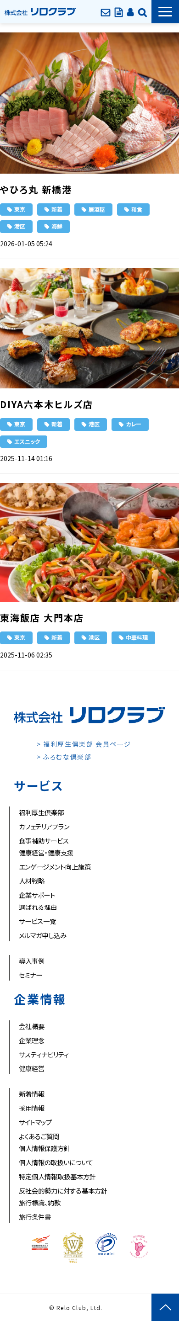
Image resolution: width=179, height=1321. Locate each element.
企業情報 (142, 11)
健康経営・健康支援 (46, 852)
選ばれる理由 (38, 907)
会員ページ (130, 11)
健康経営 (32, 1068)
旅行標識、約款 (40, 1202)
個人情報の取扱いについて (56, 1162)
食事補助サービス (44, 840)
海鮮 (56, 226)
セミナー (30, 975)
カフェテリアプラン (44, 826)
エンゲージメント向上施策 (55, 866)
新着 (56, 209)
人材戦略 (32, 881)
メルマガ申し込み (43, 935)
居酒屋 (97, 209)
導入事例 (32, 961)
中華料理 (137, 637)
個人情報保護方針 (44, 1148)
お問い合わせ (105, 11)
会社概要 (32, 1026)
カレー (133, 424)
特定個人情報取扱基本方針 (57, 1176)
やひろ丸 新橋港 (36, 189)
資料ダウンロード (118, 11)
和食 (136, 209)
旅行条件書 (35, 1216)
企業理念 (32, 1040)
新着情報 (32, 1093)
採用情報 (32, 1108)
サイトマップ (35, 1122)
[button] (165, 11)
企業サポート (37, 895)
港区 (19, 226)
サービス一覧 (37, 921)
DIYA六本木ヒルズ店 (46, 404)
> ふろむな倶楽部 (64, 756)
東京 (19, 209)
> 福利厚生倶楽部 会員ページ (84, 743)
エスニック (27, 441)
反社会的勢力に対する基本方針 (63, 1190)
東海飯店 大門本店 (42, 617)
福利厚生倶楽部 (41, 812)
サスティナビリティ (44, 1054)
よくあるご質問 (39, 1136)
